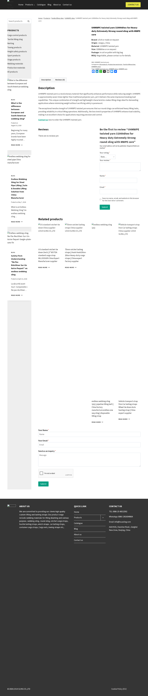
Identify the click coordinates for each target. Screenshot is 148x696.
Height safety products (17, 51)
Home (20, 4)
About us (57, 4)
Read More (17, 145)
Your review (105, 160)
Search (29, 21)
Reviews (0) (60, 80)
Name (103, 176)
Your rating (105, 152)
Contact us (67, 4)
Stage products (13, 59)
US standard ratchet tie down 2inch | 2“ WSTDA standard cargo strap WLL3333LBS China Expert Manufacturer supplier (48, 255)
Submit (43, 484)
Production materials (115, 64)
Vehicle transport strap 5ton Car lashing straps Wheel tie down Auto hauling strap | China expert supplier (128, 407)
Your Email (43, 440)
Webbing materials (15, 63)
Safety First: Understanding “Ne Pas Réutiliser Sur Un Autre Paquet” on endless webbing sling (19, 265)
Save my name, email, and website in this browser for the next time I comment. (120, 199)
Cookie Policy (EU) (119, 689)
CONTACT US (133, 4)
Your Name (43, 430)
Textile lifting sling (129, 64)
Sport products (13, 55)
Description (46, 80)
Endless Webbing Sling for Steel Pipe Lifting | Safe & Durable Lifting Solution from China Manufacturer (19, 188)
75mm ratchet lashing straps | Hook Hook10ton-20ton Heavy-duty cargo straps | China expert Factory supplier (75, 255)
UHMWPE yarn (123, 69)
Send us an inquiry (47, 451)
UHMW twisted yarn (101, 69)
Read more (42, 267)
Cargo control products (17, 35)
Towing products (14, 47)
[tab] (46, 79)
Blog (49, 4)
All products (103, 64)
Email (102, 187)
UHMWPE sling (96, 66)
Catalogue (41, 4)
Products (78, 517)
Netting (10, 43)
